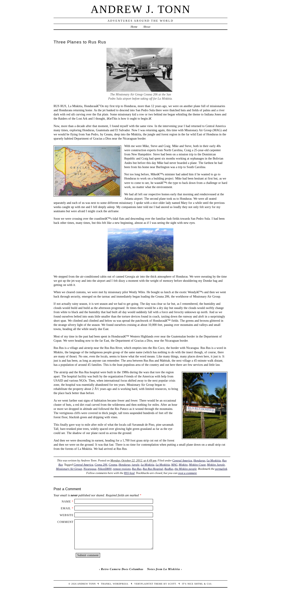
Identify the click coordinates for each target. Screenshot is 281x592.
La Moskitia (214, 460)
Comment (65, 522)
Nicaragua (89, 468)
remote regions (122, 468)
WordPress (120, 584)
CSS (209, 584)
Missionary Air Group (69, 468)
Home (134, 26)
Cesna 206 (101, 464)
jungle (135, 464)
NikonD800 (105, 468)
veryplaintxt (143, 584)
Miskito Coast (197, 464)
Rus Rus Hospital (153, 468)
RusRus (168, 468)
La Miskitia (147, 464)
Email (66, 508)
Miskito (183, 464)
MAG (174, 464)
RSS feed (129, 473)
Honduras (199, 460)
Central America (182, 460)
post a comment (187, 473)
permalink (221, 468)
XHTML (198, 584)
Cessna (113, 464)
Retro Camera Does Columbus (122, 569)
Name (66, 501)
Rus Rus (136, 468)
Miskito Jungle (216, 464)
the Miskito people (186, 468)
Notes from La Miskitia (163, 569)
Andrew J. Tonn (141, 9)
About (146, 26)
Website (67, 515)
